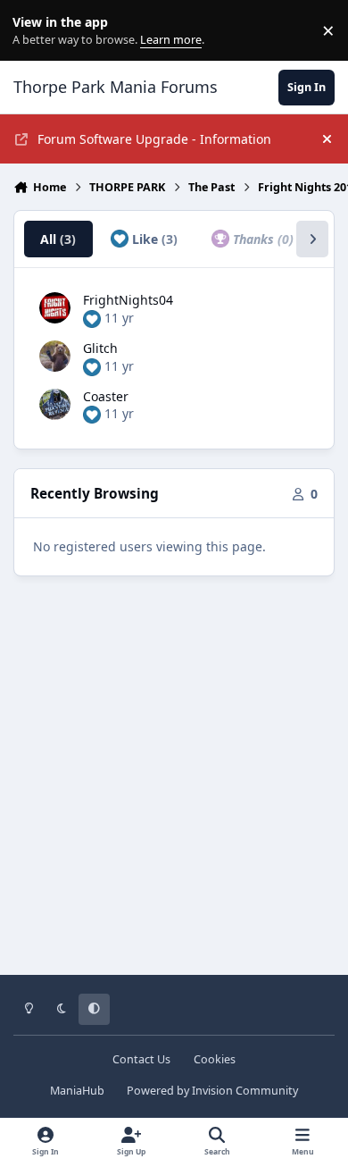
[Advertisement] (174, 788)
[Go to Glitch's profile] (54, 356)
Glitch (100, 348)
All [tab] (58, 239)
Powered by (212, 1090)
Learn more (34, 30)
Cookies (215, 1059)
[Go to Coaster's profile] (54, 404)
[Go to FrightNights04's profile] (54, 307)
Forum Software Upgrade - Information (154, 138)
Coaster (105, 396)
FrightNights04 (128, 299)
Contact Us (141, 1059)
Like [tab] (153, 239)
